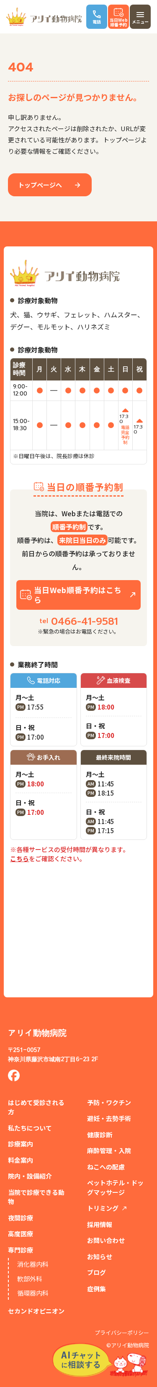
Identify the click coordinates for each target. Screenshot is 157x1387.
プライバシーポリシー (122, 1332)
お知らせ (99, 1256)
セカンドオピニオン (36, 1310)
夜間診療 (20, 1217)
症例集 (96, 1288)
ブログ (96, 1272)
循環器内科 (33, 1292)
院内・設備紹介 (30, 1175)
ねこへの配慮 (106, 1166)
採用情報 (99, 1224)
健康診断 (99, 1134)
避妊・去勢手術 (109, 1118)
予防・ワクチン (109, 1102)
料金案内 (20, 1160)
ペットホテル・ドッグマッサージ (115, 1187)
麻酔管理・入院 (109, 1150)
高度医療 (20, 1233)
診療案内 (20, 1143)
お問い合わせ (106, 1240)
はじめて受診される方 (36, 1107)
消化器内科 (33, 1264)
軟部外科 (29, 1278)
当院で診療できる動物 (36, 1197)
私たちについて (30, 1127)
